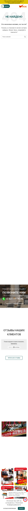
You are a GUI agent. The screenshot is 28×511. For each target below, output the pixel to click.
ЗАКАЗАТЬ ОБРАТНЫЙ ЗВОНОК (14, 303)
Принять (21, 508)
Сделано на (11, 347)
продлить (14, 343)
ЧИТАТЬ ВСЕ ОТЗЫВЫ (14, 358)
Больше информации (9, 508)
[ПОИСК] (25, 37)
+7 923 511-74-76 (14, 298)
